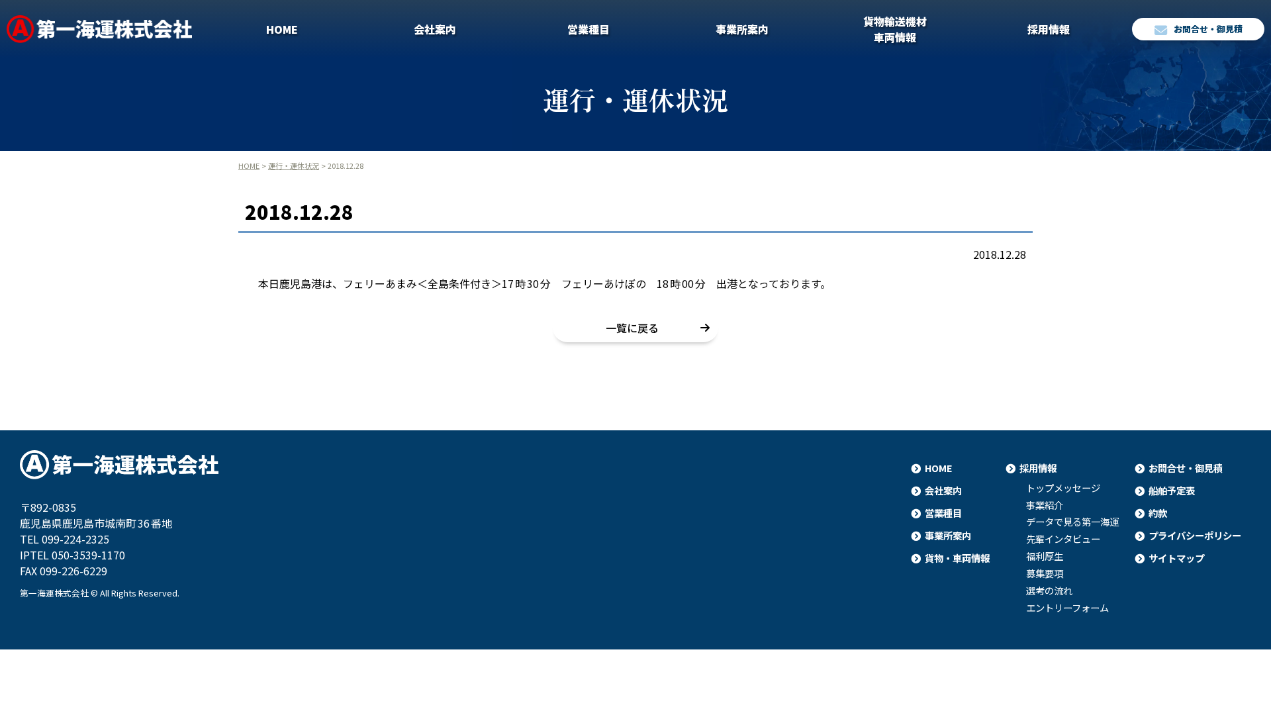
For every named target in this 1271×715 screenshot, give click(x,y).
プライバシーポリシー (1195, 535)
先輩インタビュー (1063, 539)
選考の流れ (1049, 590)
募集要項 (1044, 573)
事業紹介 (1044, 505)
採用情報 (1048, 29)
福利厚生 (1044, 556)
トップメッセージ (1063, 488)
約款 (1158, 513)
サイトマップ (1176, 558)
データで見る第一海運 (1072, 521)
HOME (282, 29)
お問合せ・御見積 (1208, 29)
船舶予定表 (1172, 490)
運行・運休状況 (293, 165)
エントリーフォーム (1067, 607)
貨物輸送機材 (895, 29)
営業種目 (588, 29)
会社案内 (435, 29)
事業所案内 (742, 29)
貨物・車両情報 (957, 558)
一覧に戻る (632, 328)
